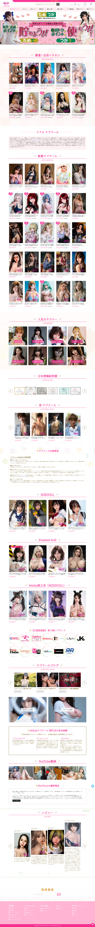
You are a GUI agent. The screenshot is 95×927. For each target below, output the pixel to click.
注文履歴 (28, 912)
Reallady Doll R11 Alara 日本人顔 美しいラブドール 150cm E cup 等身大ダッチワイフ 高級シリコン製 (16, 186)
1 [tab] (43, 400)
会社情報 (12, 908)
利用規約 (12, 910)
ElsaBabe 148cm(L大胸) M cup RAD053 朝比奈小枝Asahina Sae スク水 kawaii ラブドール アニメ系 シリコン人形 (16, 215)
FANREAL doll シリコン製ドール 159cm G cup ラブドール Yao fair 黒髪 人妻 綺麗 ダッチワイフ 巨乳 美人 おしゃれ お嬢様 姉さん (63, 115)
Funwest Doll (47, 540)
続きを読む (18, 691)
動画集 (74, 910)
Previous (10, 391)
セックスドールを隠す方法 (65, 688)
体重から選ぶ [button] (60, 9)
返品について (45, 910)
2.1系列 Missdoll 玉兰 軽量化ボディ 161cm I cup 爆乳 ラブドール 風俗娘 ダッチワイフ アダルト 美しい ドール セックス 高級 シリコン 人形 (77, 619)
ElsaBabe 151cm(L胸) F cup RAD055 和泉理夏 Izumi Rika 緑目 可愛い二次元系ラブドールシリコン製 (31, 245)
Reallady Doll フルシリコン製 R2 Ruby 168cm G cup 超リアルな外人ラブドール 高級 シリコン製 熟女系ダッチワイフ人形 (79, 186)
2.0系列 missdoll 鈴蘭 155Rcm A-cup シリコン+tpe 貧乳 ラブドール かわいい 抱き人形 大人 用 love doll (37, 619)
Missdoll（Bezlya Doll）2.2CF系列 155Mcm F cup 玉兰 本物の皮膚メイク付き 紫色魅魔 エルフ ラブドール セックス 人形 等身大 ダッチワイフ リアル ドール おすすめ (57, 619)
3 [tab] (47, 400)
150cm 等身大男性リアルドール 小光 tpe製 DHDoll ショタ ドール (72, 438)
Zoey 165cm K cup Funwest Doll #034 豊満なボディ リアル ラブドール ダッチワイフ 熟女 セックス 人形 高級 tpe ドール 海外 (76, 574)
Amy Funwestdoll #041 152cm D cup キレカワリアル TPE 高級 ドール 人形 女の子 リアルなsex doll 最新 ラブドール (18, 574)
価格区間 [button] (41, 9)
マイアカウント (29, 910)
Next (84, 391)
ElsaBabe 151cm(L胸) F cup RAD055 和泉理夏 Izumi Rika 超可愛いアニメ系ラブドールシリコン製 (63, 245)
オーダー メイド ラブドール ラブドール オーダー (16, 85)
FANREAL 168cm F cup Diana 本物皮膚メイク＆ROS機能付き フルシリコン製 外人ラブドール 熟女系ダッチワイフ (31, 274)
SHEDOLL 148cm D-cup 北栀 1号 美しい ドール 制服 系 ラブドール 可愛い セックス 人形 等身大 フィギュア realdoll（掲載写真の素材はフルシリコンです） (18, 528)
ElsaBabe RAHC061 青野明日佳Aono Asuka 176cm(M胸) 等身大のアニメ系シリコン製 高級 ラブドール (47, 245)
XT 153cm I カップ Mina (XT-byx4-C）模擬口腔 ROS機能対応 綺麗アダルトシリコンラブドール (16, 115)
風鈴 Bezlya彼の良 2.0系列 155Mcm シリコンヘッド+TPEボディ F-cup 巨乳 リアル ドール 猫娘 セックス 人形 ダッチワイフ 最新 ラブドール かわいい (18, 619)
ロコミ (74, 912)
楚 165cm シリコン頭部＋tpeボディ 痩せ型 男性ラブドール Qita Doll (22, 438)
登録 (27, 908)
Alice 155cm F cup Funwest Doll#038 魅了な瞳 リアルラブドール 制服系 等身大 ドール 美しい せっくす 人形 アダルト (57, 574)
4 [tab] (49, 400)
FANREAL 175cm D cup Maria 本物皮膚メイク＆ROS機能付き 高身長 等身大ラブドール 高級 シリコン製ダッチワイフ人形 (47, 274)
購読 (59, 894)
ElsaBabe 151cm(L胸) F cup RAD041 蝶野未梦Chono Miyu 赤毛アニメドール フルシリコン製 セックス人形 (31, 215)
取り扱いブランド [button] (14, 9)
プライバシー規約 (14, 912)
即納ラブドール (80, 9)
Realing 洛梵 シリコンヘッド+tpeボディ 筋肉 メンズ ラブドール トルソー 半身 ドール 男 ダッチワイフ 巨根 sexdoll (55, 438)
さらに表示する (16, 800)
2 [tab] (45, 400)
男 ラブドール (47, 405)
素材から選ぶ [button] (50, 9)
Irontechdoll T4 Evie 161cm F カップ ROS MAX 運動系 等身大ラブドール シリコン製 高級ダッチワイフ (78, 274)
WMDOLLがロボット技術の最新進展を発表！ (24, 688)
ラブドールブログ (47, 665)
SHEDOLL (47, 494)
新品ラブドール (90, 9)
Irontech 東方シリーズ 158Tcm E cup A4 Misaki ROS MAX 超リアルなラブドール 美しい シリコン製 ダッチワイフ (47, 186)
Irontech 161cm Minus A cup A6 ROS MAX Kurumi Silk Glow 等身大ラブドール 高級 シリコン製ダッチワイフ (63, 85)
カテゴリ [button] (24, 9)
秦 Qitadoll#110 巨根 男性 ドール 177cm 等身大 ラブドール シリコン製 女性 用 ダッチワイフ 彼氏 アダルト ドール (39, 438)
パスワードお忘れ (30, 915)
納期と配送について (46, 908)
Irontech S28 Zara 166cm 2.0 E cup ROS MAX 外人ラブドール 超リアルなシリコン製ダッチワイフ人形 (63, 274)
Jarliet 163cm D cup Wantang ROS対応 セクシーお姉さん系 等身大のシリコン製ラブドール (79, 245)
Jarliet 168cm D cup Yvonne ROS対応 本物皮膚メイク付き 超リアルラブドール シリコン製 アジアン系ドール (15, 274)
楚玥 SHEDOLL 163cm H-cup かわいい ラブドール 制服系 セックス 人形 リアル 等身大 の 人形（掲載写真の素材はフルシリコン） (57, 528)
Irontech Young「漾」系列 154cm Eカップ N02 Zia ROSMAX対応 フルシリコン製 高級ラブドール (78, 85)
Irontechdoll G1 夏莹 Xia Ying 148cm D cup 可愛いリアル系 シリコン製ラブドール (63, 186)
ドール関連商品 (70, 9)
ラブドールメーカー (14, 917)
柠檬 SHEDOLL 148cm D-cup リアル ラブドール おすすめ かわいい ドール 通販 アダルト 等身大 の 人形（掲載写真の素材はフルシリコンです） (77, 528)
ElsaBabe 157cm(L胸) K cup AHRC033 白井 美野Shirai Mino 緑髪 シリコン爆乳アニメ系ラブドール (47, 303)
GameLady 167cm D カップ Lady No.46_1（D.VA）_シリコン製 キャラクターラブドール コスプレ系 (31, 85)
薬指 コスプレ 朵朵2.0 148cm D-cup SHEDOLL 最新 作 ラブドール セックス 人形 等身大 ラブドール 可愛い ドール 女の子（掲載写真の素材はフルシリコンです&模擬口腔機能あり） (37, 528)
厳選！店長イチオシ (47, 55)
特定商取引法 (13, 915)
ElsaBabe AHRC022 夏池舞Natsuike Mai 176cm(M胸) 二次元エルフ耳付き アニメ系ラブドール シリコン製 (47, 215)
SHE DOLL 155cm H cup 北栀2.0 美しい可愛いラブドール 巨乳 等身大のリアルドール (47, 85)
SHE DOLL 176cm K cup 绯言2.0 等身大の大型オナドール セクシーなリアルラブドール (16, 303)
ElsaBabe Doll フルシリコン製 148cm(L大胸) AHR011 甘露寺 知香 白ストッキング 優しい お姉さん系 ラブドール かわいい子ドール (47, 115)
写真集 (74, 908)
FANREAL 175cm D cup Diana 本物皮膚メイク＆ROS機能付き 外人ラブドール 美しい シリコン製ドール (15, 245)
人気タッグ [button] (32, 9)
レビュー (47, 812)
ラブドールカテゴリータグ (16, 919)
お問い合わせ (60, 908)
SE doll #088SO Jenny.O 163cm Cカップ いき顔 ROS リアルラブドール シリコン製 (79, 303)
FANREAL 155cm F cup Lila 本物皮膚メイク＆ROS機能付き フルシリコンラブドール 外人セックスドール (63, 303)
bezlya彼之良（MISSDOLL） (47, 585)
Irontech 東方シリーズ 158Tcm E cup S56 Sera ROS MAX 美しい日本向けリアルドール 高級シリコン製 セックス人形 (31, 186)
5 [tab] (51, 400)
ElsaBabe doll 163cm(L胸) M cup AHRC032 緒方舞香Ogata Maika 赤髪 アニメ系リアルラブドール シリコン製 (63, 215)
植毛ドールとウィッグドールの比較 (45, 688)
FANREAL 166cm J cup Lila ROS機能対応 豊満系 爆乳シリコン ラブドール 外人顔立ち (78, 215)
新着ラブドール (47, 156)
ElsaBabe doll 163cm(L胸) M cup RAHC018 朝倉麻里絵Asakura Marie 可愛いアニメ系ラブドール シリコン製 (79, 115)
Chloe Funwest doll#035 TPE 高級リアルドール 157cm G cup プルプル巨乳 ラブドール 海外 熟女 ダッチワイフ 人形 (37, 574)
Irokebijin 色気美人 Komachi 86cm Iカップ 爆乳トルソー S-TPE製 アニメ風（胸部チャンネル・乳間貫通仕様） (32, 115)
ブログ (74, 915)
